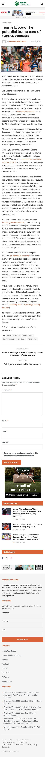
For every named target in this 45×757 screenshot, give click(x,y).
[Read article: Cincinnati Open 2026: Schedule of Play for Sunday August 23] (6, 526)
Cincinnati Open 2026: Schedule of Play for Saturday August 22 (19, 714)
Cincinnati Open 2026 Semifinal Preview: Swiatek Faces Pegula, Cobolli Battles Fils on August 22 (26, 536)
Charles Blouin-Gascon (17, 41)
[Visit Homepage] (22, 3)
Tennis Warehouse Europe (12, 655)
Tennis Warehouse (9, 651)
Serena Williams (9, 339)
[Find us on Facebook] (2, 558)
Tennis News (19, 744)
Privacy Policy (32, 744)
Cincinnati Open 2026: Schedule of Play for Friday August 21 (22, 728)
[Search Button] (42, 3)
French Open (28, 335)
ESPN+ (4, 668)
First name (5, 613)
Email (5, 431)
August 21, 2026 (19, 542)
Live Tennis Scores (8, 742)
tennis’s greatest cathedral (13, 222)
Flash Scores (23, 742)
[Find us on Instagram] (11, 558)
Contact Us (6, 747)
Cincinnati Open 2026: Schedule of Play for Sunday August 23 (27, 525)
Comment (6, 390)
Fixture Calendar (22, 740)
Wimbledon (32, 339)
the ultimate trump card (19, 255)
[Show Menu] (3, 3)
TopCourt (5, 664)
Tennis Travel (6, 744)
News (11, 740)
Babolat (5, 659)
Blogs (9, 23)
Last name (5, 621)
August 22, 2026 (19, 519)
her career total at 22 (26, 111)
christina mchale (13, 335)
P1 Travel (5, 677)
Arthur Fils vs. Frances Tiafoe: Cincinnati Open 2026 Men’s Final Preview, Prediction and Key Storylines (27, 512)
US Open (21, 339)
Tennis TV (5, 673)
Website (5, 442)
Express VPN (7, 681)
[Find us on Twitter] (6, 558)
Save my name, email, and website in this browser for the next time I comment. (21, 454)
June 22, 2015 (36, 41)
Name (5, 420)
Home (4, 23)
